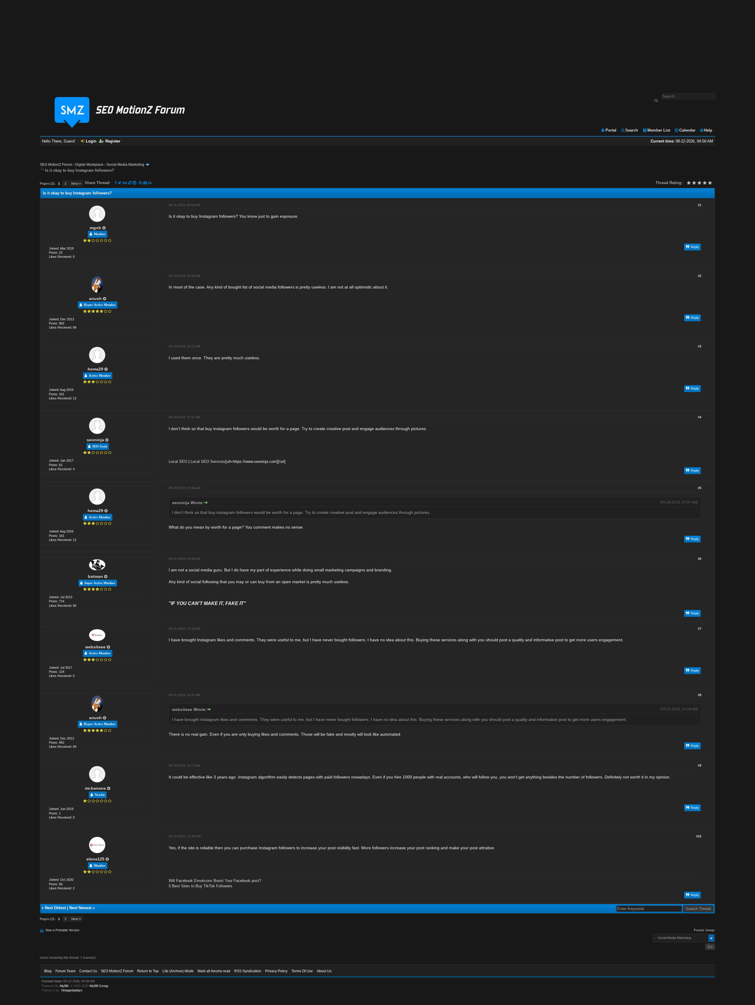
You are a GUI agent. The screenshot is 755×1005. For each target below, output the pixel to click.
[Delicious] (129, 183)
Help (708, 130)
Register (112, 141)
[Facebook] (115, 183)
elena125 (95, 859)
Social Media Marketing (125, 165)
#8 (699, 695)
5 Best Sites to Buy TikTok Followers (200, 886)
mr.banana (95, 788)
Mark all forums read (214, 971)
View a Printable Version (62, 930)
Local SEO (178, 461)
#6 (699, 558)
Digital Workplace (89, 165)
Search (631, 130)
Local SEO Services (208, 461)
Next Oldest (55, 908)
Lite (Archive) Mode (178, 971)
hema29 (95, 369)
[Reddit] (134, 183)
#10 (698, 836)
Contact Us (88, 971)
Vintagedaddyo (71, 990)
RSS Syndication (247, 971)
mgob (95, 227)
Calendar (687, 130)
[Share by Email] (145, 183)
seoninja (95, 439)
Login (91, 141)
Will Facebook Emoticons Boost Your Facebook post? (215, 880)
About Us (324, 971)
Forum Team (65, 971)
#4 (699, 417)
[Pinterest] (141, 183)
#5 (699, 488)
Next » (76, 183)
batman (95, 576)
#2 (699, 276)
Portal (610, 130)
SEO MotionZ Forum (56, 165)
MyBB (64, 986)
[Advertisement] (377, 43)
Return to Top (148, 971)
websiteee (95, 647)
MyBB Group (99, 986)
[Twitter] (119, 183)
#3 (699, 346)
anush (95, 298)
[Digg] (124, 183)
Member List (658, 130)
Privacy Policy (276, 971)
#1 (699, 205)
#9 (699, 765)
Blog (48, 971)
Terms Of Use (302, 971)
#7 (699, 628)
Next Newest (80, 908)
